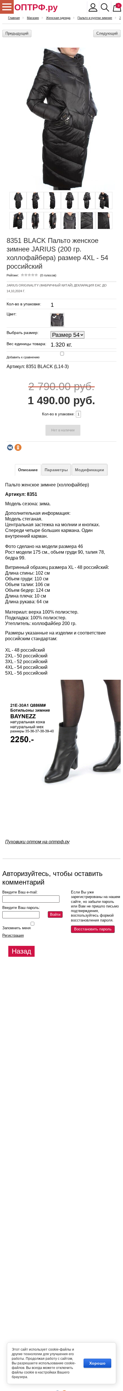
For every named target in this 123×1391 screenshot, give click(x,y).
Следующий (107, 33)
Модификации (89, 469)
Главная (14, 17)
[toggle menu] (7, 7)
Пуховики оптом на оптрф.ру (37, 841)
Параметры (56, 469)
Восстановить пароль (93, 929)
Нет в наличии (63, 430)
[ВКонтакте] (10, 447)
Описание (28, 469)
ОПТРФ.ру (36, 7)
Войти (55, 914)
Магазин (33, 17)
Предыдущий (16, 33)
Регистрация (13, 935)
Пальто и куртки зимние (95, 17)
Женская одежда (58, 17)
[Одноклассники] (18, 447)
